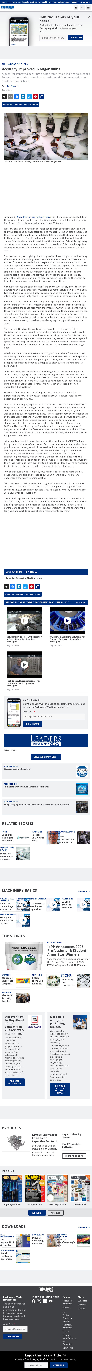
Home (4, 832)
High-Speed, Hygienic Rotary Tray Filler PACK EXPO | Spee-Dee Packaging (23, 683)
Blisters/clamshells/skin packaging (62, 833)
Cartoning (37, 832)
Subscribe (37, 1213)
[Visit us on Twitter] (39, 1301)
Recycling (37, 975)
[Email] (10, 96)
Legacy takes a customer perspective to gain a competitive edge (62, 839)
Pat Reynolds (13, 86)
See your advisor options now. (60, 1089)
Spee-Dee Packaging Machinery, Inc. (24, 578)
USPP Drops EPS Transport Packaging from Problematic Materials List (68, 982)
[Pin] (35, 96)
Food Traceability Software (72, 1145)
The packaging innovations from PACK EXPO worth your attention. (37, 804)
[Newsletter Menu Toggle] (76, 7)
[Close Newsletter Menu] (89, 16)
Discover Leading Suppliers (17, 769)
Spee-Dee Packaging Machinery (33, 216)
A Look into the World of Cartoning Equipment (68, 904)
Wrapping (7, 975)
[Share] (16, 96)
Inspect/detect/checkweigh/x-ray (32, 900)
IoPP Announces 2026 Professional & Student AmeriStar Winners (66, 950)
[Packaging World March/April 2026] (57, 1188)
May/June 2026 (35, 1204)
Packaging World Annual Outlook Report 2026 (26, 787)
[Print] (4, 96)
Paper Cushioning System (72, 1136)
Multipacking (7, 1250)
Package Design (54, 942)
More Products (74, 1156)
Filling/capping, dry (15, 64)
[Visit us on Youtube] (50, 1301)
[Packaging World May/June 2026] (35, 1188)
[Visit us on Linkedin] (45, 1301)
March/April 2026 (57, 1204)
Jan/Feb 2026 (80, 1204)
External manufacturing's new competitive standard (66, 1242)
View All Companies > (46, 757)
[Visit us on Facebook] (33, 1301)
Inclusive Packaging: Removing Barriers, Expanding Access (38, 1240)
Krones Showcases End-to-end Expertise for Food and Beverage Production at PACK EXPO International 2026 (45, 1138)
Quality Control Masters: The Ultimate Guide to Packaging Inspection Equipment (30, 906)
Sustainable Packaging (67, 976)
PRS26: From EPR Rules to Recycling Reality (37, 981)
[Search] (82, 7)
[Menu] (88, 7)
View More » (84, 891)
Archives (55, 1213)
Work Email (29, 712)
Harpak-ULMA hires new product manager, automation (38, 837)
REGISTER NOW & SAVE (14, 1082)
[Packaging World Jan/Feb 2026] (80, 1188)
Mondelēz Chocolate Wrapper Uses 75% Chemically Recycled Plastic (8, 981)
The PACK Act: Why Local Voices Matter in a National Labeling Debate (8, 998)
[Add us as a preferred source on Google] (41, 96)
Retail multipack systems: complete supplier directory (6, 1256)
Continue (58, 1365)
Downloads (38, 1235)
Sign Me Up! (75, 37)
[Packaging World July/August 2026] (12, 1188)
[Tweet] (29, 96)
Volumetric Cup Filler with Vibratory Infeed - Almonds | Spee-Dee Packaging (24, 639)
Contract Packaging (62, 1236)
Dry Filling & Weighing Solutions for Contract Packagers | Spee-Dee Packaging (67, 639)
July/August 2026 (12, 1204)
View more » (81, 603)
